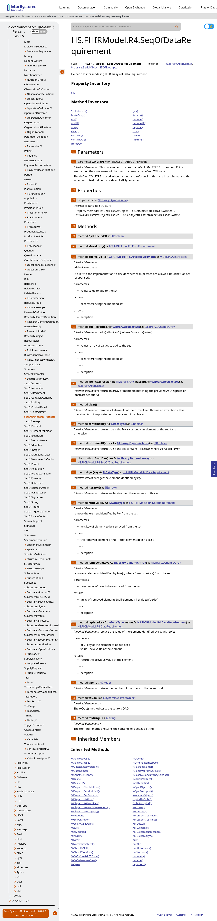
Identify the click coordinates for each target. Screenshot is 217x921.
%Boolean (117, 236)
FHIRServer (23, 767)
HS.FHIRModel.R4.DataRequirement (132, 246)
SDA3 (20, 853)
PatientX (32, 155)
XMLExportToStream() (145, 815)
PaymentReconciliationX (41, 169)
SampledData (32, 364)
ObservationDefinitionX (40, 94)
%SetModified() (141, 783)
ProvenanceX (34, 245)
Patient (28, 151)
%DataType (118, 424)
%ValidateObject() (143, 795)
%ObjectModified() (82, 852)
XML (19, 891)
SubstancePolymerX (38, 611)
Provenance (31, 241)
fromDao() (77, 143)
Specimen (30, 535)
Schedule (29, 369)
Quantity (29, 250)
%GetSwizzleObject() (83, 823)
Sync (19, 857)
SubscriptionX (35, 578)
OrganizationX (35, 132)
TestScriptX (33, 710)
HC (18, 782)
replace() (138, 127)
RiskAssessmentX (37, 350)
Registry (21, 843)
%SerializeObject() (143, 779)
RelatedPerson (32, 293)
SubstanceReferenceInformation (43, 625)
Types (20, 872)
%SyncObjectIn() (142, 787)
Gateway (22, 777)
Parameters (31, 141)
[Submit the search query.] (177, 27)
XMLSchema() (141, 827)
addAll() (75, 123)
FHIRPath (22, 763)
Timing (28, 715)
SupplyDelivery (33, 658)
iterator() (138, 115)
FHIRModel (95, 16)
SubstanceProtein (34, 616)
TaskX (30, 682)
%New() (75, 840)
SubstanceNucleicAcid (37, 597)
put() (135, 840)
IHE (19, 801)
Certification (186, 7)
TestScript (29, 706)
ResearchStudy (32, 326)
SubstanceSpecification (37, 644)
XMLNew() (139, 823)
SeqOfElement (32, 426)
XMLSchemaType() (143, 835)
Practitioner (31, 203)
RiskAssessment (33, 345)
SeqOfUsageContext (36, 516)
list (73, 92)
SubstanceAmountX (38, 592)
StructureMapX (35, 568)
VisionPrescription (34, 753)
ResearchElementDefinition (40, 317)
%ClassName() (79, 770)
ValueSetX (32, 739)
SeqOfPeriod (31, 464)
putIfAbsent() (140, 852)
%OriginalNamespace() (146, 762)
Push (20, 834)
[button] (73, 151)
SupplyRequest (33, 668)
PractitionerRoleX (37, 212)
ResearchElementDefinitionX (43, 321)
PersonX (32, 184)
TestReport (30, 696)
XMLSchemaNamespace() (147, 831)
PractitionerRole (33, 207)
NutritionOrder (33, 75)
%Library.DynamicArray (113, 200)
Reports (21, 848)
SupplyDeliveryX (36, 663)
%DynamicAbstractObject (119, 698)
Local (20, 820)
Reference (30, 283)
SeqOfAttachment (34, 392)
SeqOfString (31, 502)
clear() (74, 131)
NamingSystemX (36, 65)
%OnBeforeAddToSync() (85, 856)
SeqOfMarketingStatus (37, 454)
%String (111, 718)
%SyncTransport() (143, 791)
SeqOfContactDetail (35, 407)
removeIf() (139, 856)
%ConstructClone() (82, 774)
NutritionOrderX (36, 79)
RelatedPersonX (36, 298)
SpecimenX (33, 549)
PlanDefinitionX (36, 193)
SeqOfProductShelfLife (37, 473)
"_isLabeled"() (79, 111)
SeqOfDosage (32, 421)
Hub (19, 796)
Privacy (159, 914)
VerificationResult (34, 744)
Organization (32, 122)
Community (111, 7)
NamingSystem (33, 60)
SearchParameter (34, 374)
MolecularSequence (35, 46)
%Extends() (77, 815)
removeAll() (139, 123)
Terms (169, 914)
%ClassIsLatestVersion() (85, 766)
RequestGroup (32, 302)
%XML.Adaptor (109, 67)
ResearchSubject (33, 336)
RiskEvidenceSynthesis (37, 355)
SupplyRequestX (36, 672)
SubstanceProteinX (38, 620)
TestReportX (34, 701)
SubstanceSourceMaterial (39, 634)
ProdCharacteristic (35, 231)
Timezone (22, 867)
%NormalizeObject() (83, 844)
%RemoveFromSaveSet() (147, 770)
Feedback (214, 468)
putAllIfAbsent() (142, 848)
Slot (26, 530)
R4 (103, 16)
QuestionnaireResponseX (41, 264)
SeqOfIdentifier (33, 445)
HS (86, 16)
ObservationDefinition (37, 89)
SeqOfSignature (33, 497)
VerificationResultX (38, 748)
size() (136, 131)
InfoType (22, 805)
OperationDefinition (36, 103)
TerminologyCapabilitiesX (42, 691)
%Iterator (111, 487)
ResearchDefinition (35, 312)
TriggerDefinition (34, 725)
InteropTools (24, 810)
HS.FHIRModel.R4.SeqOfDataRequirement (104, 462)
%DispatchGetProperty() (85, 795)
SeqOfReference (33, 483)
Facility (21, 772)
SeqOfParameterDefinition (39, 459)
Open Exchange (135, 7)
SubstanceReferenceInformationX (46, 630)
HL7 (19, 786)
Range (28, 274)
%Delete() (76, 779)
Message (22, 829)
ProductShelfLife (33, 236)
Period (28, 174)
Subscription (31, 573)
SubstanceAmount (35, 587)
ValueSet (29, 734)
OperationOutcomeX (39, 117)
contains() (77, 135)
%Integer (105, 682)
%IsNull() (76, 835)
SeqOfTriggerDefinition (37, 511)
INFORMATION (20, 900)
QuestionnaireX (36, 269)
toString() (138, 139)
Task (26, 677)
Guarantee (181, 914)
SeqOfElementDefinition (38, 430)
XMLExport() (140, 811)
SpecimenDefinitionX (39, 544)
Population (30, 198)
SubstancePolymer (35, 606)
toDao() (137, 135)
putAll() (137, 844)
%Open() (76, 864)
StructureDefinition (35, 554)
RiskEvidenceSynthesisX (41, 359)
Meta (27, 41)
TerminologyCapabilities (38, 687)
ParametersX (34, 146)
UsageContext (32, 729)
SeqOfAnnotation (34, 388)
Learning (64, 7)
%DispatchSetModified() (85, 803)
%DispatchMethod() (82, 799)
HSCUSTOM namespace (71, 16)
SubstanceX (33, 653)
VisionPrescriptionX (38, 758)
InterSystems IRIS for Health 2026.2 (21, 16)
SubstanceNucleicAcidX (40, 601)
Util (19, 886)
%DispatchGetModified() (85, 791)
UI (18, 876)
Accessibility (197, 914)
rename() (138, 860)
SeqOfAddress (32, 383)
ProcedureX (34, 226)
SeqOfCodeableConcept (38, 397)
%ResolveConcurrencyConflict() (151, 774)
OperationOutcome (35, 113)
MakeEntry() (78, 115)
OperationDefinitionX (39, 108)
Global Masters (162, 7)
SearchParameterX (37, 378)
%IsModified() (79, 831)
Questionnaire (32, 255)
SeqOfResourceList (35, 492)
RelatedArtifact (32, 288)
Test (19, 862)
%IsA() (75, 827)
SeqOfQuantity (33, 478)
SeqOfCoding (32, 402)
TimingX (32, 720)
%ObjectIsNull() (80, 848)
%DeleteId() (78, 783)
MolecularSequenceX (39, 51)
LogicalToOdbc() (142, 799)
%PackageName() (143, 766)
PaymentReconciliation (37, 165)
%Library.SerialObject (84, 67)
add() (74, 119)
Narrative (29, 70)
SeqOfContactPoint (35, 411)
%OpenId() (139, 758)
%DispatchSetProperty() (85, 811)
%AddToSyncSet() (81, 762)
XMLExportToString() (145, 819)
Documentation (87, 7)
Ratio (27, 279)
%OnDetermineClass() (84, 860)
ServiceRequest (33, 521)
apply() (75, 127)
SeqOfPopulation (34, 468)
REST (19, 839)
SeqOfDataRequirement (118, 16)
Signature (29, 525)
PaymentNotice (33, 160)
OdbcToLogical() (142, 803)
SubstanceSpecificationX (41, 649)
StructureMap (32, 563)
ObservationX (35, 98)
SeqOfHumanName (35, 440)
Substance (30, 582)
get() (135, 111)
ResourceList (31, 340)
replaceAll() (139, 864)
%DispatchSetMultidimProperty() (90, 807)
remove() (138, 119)
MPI (19, 824)
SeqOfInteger (32, 449)
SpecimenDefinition (35, 540)
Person (28, 179)
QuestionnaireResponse (38, 260)
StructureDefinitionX (39, 559)
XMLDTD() (139, 807)
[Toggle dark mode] (209, 26)
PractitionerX (34, 217)
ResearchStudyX (36, 331)
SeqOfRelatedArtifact (36, 487)
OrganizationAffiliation (37, 127)
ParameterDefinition (36, 136)
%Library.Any (125, 381)
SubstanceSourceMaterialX (42, 639)
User (19, 881)
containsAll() (78, 139)
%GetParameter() (81, 819)
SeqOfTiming (32, 506)
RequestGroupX (36, 307)
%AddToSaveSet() (81, 758)
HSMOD (16, 895)
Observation (31, 84)
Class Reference (48, 16)
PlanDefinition (32, 188)
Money (28, 56)
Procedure (30, 222)
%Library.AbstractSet (179, 64)
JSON (20, 815)
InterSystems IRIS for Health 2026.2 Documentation (26, 913)
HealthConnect (25, 791)
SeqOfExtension (33, 435)
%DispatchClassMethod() (85, 787)
